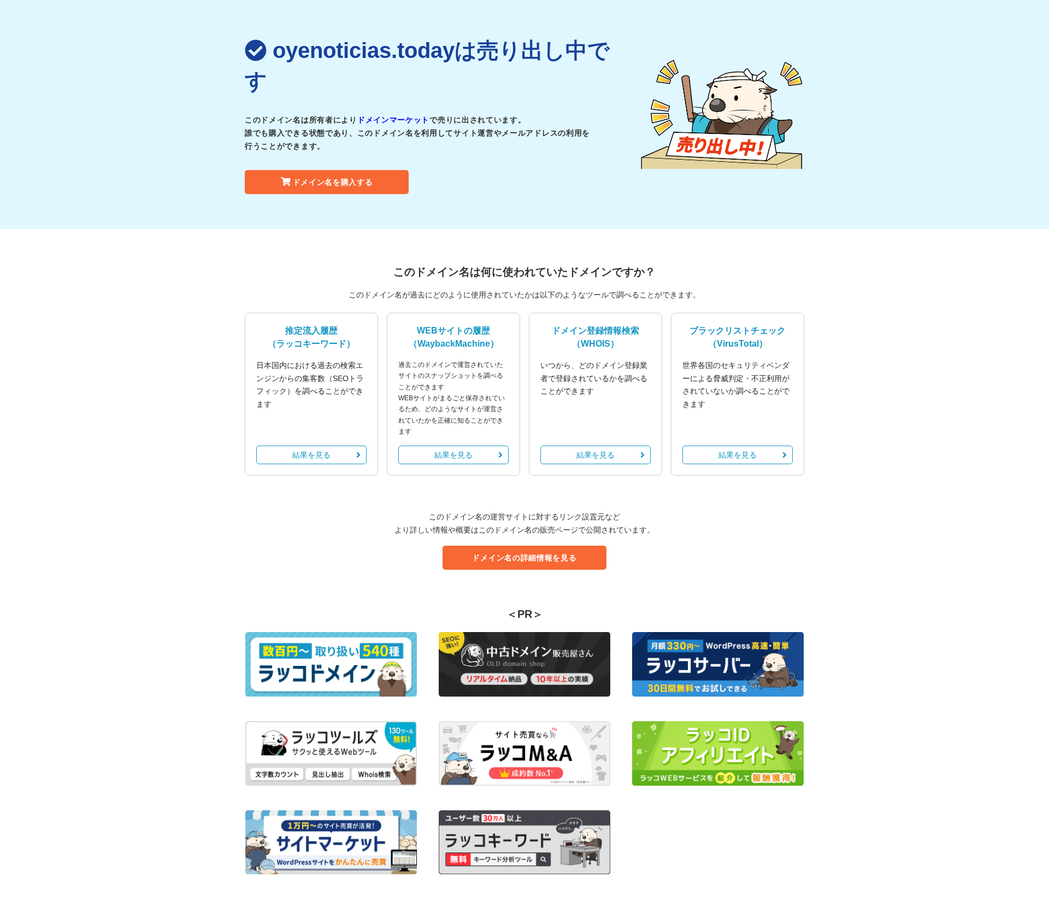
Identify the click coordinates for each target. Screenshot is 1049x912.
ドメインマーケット (393, 119)
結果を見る (311, 455)
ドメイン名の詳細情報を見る (524, 557)
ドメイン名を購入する (333, 182)
